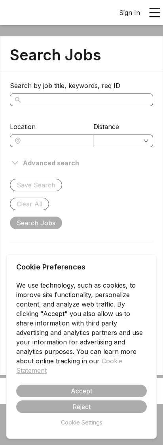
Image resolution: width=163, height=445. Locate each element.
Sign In (129, 13)
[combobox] (56, 141)
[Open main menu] (154, 12)
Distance (106, 127)
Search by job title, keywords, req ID (65, 86)
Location (23, 127)
